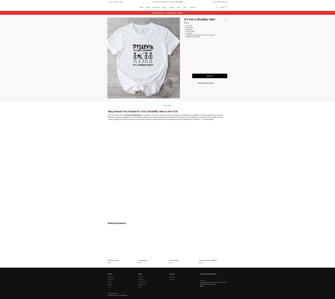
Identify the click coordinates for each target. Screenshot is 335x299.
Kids (139, 287)
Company (111, 277)
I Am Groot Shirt (174, 260)
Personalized (142, 282)
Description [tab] (167, 106)
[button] (224, 7)
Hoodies (140, 279)
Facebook (172, 277)
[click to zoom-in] (143, 58)
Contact (110, 284)
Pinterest (172, 279)
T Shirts (140, 277)
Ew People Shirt (142, 260)
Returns (110, 282)
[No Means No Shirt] (122, 242)
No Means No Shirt (113, 260)
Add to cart (209, 76)
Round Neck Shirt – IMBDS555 (208, 260)
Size (109, 287)
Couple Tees (142, 284)
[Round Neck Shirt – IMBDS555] (213, 242)
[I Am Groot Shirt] (183, 242)
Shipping (110, 279)
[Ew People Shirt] (152, 242)
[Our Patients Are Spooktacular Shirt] (226, 19)
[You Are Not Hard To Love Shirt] (225, 19)
